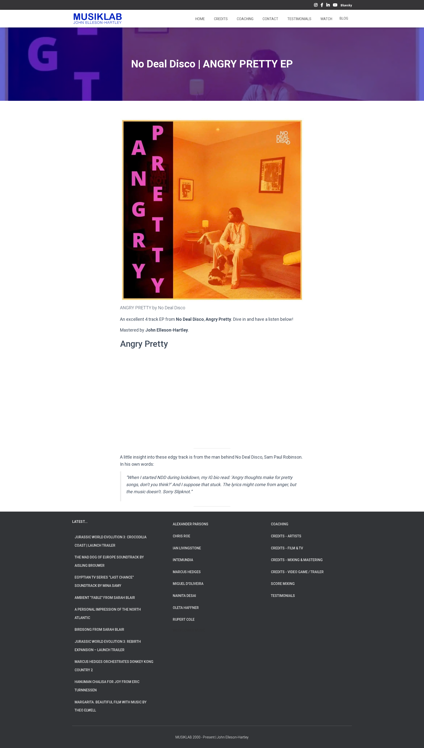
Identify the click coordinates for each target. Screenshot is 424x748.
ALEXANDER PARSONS (190, 524)
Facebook (322, 5)
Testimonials (299, 19)
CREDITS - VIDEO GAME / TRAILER (297, 572)
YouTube (335, 5)
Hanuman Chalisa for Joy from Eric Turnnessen (107, 686)
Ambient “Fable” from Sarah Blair (105, 598)
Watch (326, 19)
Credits (220, 19)
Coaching (244, 19)
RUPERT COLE (184, 619)
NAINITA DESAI (184, 596)
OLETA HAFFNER (186, 608)
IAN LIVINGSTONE (187, 548)
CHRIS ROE (181, 536)
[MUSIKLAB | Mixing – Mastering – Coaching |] (97, 19)
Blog (344, 18)
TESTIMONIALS (283, 596)
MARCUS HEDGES (187, 572)
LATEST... (80, 522)
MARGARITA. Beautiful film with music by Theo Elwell (110, 706)
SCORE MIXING (283, 584)
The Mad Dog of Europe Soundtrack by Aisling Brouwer (109, 561)
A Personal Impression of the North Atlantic (108, 613)
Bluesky (346, 5)
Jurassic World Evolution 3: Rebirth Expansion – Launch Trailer (108, 646)
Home (200, 19)
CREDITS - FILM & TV (287, 548)
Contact (270, 19)
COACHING (279, 524)
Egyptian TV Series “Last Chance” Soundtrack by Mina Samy (104, 581)
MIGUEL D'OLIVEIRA (188, 584)
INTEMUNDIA (183, 560)
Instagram (316, 5)
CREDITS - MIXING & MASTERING (297, 560)
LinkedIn (328, 5)
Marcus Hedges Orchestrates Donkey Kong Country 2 (114, 666)
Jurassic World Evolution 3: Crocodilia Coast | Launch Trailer (110, 541)
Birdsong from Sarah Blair (99, 630)
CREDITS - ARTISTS (286, 536)
